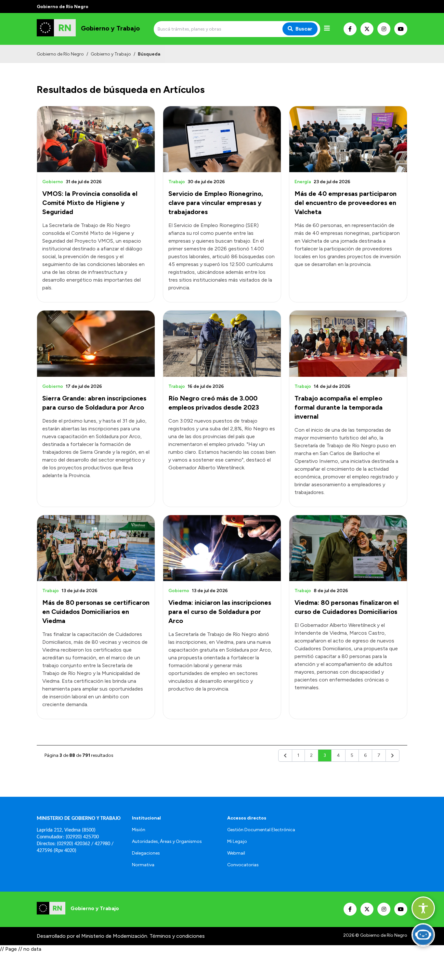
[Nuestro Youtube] (400, 28)
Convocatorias (243, 865)
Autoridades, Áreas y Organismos (167, 841)
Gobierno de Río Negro (60, 54)
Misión (138, 829)
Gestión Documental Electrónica (261, 829)
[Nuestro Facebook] (350, 28)
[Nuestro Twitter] (366, 28)
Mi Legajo (237, 841)
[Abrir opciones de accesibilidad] (423, 908)
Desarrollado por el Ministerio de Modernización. (92, 936)
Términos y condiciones (177, 936)
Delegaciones (146, 853)
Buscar (303, 29)
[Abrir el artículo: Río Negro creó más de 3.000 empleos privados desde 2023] (222, 343)
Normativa (143, 865)
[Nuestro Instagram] (383, 28)
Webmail (236, 853)
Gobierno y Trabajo (111, 54)
